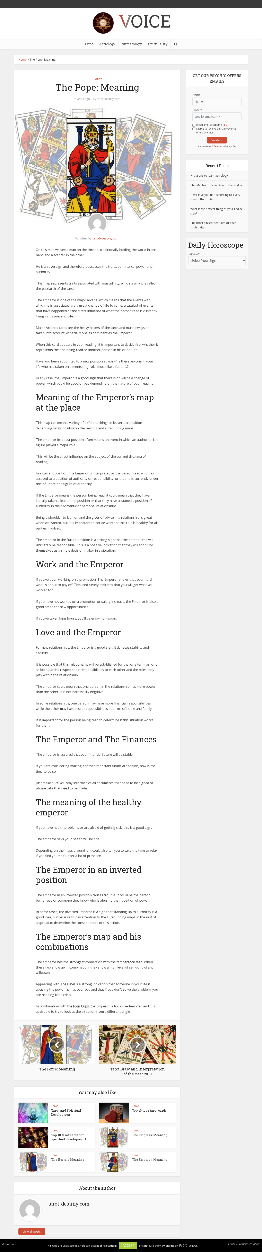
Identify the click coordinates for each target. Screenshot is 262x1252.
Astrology (107, 44)
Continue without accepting (243, 1244)
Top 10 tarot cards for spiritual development (68, 1137)
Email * (197, 110)
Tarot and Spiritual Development (66, 1112)
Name (196, 95)
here (216, 146)
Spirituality (158, 44)
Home (22, 59)
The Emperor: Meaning (149, 1159)
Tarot (88, 44)
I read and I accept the (211, 124)
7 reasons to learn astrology (209, 175)
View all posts (32, 1231)
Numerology (132, 44)
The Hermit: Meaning (67, 1159)
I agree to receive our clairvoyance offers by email (216, 130)
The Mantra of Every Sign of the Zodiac (216, 185)
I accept (128, 1245)
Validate (217, 140)
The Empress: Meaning (149, 1135)
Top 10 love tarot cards (149, 1110)
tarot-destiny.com (108, 99)
